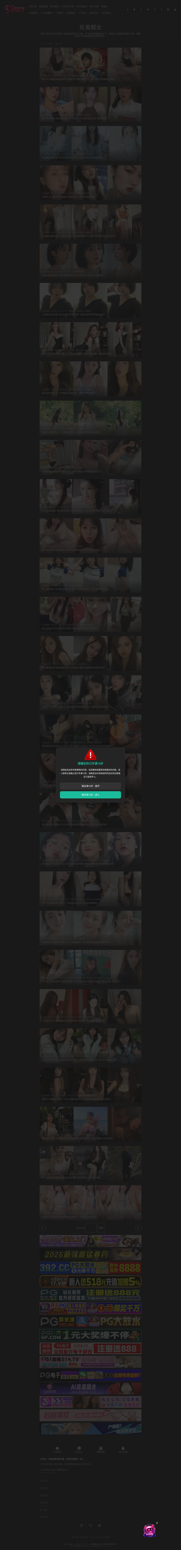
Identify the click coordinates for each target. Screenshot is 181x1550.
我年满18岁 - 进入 (91, 794)
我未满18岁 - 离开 (91, 786)
